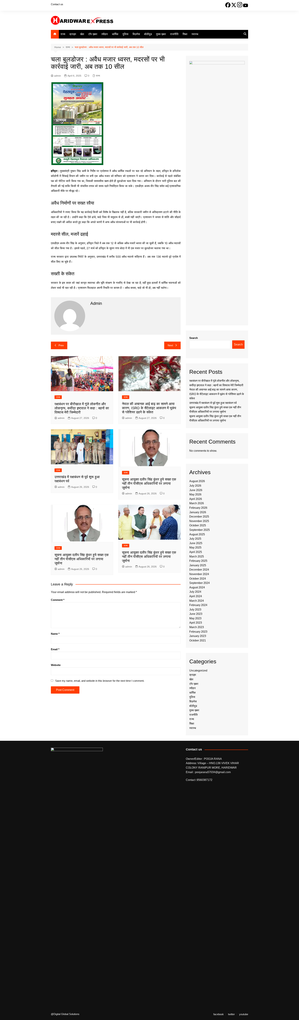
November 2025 (199, 521)
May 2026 (195, 494)
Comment (57, 599)
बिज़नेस (136, 34)
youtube (243, 1014)
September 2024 (199, 582)
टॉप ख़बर (92, 34)
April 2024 (195, 596)
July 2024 (195, 591)
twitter (231, 1014)
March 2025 (196, 556)
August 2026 (197, 481)
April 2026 (195, 498)
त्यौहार (104, 34)
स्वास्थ (195, 34)
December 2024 (199, 569)
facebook (218, 1014)
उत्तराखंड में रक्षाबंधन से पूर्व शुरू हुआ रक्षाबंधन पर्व (213, 402)
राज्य (63, 34)
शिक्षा (185, 34)
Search (193, 337)
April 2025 (195, 552)
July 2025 (195, 538)
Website (56, 665)
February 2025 (198, 560)
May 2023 (195, 618)
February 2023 (198, 631)
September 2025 (199, 529)
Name (55, 633)
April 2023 (195, 622)
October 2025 (197, 525)
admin (57, 75)
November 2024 (199, 574)
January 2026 (197, 512)
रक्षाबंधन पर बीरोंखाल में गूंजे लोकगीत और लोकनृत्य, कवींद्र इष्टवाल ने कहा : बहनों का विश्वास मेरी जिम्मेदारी (82, 408)
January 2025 (197, 565)
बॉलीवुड (148, 34)
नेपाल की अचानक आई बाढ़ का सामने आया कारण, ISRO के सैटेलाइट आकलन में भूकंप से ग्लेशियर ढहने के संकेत (149, 408)
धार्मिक (115, 34)
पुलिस (125, 34)
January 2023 (197, 635)
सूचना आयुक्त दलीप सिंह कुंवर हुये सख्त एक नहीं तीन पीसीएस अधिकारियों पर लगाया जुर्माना (149, 483)
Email (55, 649)
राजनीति (174, 34)
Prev (61, 345)
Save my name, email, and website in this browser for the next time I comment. (99, 680)
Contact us (57, 4)
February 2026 (198, 507)
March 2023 (196, 627)
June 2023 (195, 613)
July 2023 (195, 609)
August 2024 (197, 587)
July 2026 (195, 485)
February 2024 (198, 605)
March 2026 (196, 503)
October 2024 (197, 578)
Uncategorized (198, 670)
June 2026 (195, 490)
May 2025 (195, 547)
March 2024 (196, 600)
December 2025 (199, 516)
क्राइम (72, 34)
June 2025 (195, 543)
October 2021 (197, 640)
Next (170, 345)
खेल (82, 34)
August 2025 (197, 534)
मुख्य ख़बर (161, 34)
